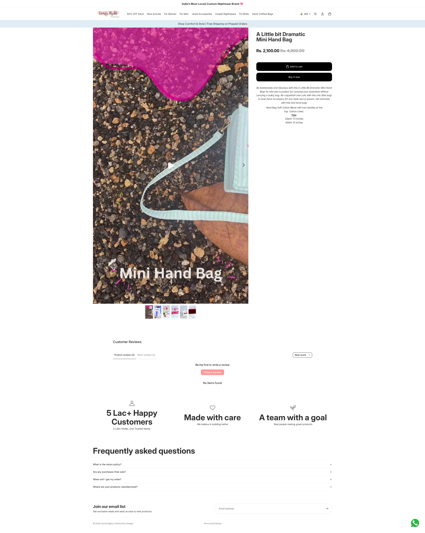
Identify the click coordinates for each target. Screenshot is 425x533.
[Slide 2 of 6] (157, 312)
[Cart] (329, 14)
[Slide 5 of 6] (183, 312)
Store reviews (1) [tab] (146, 355)
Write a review (212, 372)
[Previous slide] (96, 165)
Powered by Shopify (123, 523)
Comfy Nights (107, 523)
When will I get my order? (107, 479)
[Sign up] (327, 508)
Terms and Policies (212, 523)
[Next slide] (244, 165)
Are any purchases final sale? (109, 471)
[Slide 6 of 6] (192, 312)
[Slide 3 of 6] (166, 312)
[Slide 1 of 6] (149, 312)
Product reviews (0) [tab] (124, 355)
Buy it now (294, 77)
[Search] (315, 14)
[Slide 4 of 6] (175, 312)
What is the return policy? (107, 464)
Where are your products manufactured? (115, 486)
